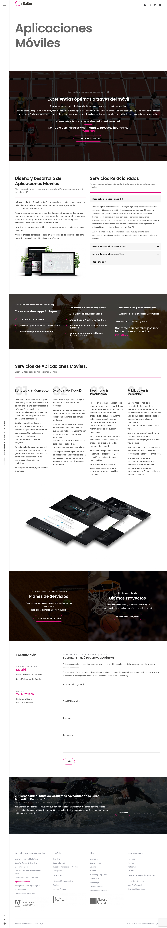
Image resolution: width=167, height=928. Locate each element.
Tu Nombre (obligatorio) (73, 684)
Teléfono (67, 718)
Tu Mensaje (68, 735)
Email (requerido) (122, 798)
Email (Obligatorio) (71, 701)
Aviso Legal (38, 923)
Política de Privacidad (24, 923)
